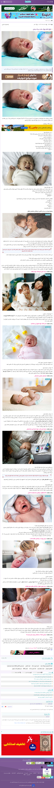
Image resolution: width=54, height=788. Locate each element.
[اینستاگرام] (41, 778)
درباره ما (30, 773)
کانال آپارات (14, 773)
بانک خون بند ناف (32, 668)
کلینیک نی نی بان (33, 648)
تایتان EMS (25, 668)
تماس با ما (26, 773)
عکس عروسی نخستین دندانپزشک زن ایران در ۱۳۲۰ (42, 679)
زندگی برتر (28, 774)
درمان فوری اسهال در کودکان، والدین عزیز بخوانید (35, 586)
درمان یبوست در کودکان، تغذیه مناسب (38, 539)
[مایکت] (49, 763)
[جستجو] (4, 2)
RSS (24, 774)
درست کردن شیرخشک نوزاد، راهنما (38, 272)
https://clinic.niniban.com (20, 723)
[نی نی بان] (28, 1)
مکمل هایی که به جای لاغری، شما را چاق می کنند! (43, 677)
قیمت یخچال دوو (41, 668)
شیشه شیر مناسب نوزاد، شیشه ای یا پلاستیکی (36, 429)
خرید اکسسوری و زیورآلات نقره (46, 666)
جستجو (35, 773)
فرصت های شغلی (20, 773)
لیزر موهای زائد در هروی (17, 668)
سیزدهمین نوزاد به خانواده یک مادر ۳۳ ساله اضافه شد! (42, 674)
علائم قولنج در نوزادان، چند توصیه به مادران (37, 493)
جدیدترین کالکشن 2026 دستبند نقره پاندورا (15, 666)
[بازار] (30, 763)
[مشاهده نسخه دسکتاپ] (2, 2)
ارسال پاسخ (10, 706)
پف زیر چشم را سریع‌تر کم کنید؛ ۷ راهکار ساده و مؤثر (42, 686)
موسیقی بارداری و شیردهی (40, 376)
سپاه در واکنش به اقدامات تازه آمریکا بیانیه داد (43, 692)
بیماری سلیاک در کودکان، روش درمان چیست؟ (36, 635)
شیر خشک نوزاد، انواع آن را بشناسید (38, 324)
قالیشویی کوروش (49, 668)
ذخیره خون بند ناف (35, 666)
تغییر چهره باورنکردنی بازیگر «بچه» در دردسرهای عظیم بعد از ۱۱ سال (40, 681)
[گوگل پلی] (39, 763)
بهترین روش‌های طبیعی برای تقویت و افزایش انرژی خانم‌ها (41, 683)
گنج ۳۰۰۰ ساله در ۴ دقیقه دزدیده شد (45, 697)
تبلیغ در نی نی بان (7, 773)
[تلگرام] (49, 778)
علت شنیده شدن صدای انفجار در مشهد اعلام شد (43, 695)
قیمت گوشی (28, 666)
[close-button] (42, 767)
